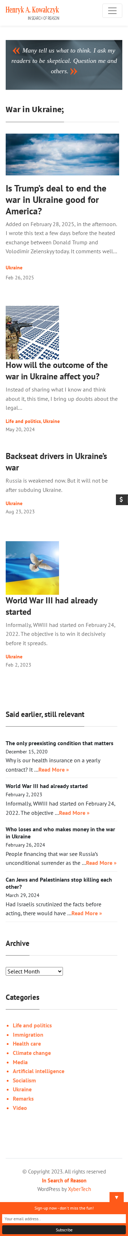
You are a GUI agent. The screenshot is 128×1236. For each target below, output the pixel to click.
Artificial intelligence (38, 1071)
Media (20, 1062)
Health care (27, 1043)
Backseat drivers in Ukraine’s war (56, 461)
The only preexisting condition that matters (59, 743)
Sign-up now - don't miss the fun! (64, 1208)
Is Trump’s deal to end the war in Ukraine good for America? (56, 199)
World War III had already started (51, 606)
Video (20, 1107)
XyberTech (79, 1188)
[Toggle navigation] (112, 11)
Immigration (28, 1034)
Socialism (24, 1080)
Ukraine (14, 267)
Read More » (53, 769)
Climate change (32, 1052)
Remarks (23, 1098)
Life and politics (23, 421)
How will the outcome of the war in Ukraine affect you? (57, 370)
